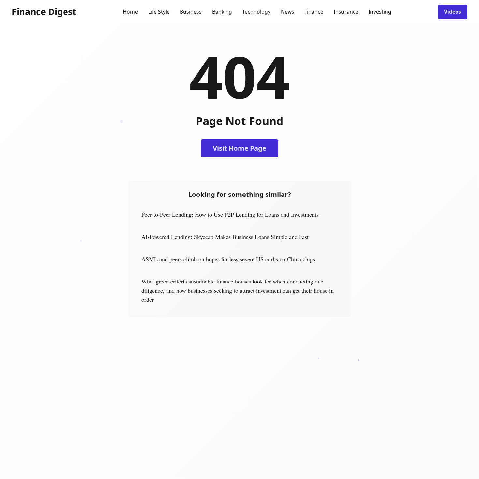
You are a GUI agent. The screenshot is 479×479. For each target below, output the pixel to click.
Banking (222, 11)
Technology (256, 11)
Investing (380, 11)
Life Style (159, 11)
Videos (452, 11)
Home (130, 11)
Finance (313, 11)
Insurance (346, 11)
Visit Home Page (239, 147)
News (287, 11)
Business (191, 11)
